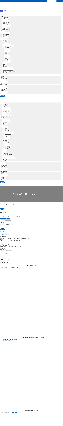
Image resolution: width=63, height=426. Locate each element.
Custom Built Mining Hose (5, 29)
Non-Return (5, 35)
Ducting (2, 30)
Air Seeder (5, 106)
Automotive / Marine (6, 24)
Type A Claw (7, 55)
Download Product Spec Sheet (5, 218)
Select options (15, 339)
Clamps (4, 131)
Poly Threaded (5, 66)
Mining (4, 28)
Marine (2, 90)
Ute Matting (5, 72)
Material (2, 222)
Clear (12, 224)
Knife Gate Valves (6, 34)
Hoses (2, 16)
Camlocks (5, 40)
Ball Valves (5, 36)
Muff (6, 58)
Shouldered (7, 61)
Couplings (5, 53)
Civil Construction (4, 82)
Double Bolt (7, 49)
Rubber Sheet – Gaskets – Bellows (9, 71)
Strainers (4, 124)
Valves (2, 118)
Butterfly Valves (6, 33)
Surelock (6, 143)
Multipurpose (5, 17)
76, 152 (6, 262)
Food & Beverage (6, 21)
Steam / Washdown (6, 22)
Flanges (4, 149)
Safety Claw (7, 137)
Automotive (3, 83)
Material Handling (6, 112)
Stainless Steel (7, 43)
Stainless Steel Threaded (7, 67)
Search (2, 208)
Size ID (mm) (2, 220)
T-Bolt (6, 48)
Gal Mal (4, 65)
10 (5, 256)
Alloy (6, 41)
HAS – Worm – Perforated (9, 46)
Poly (6, 42)
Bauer (6, 54)
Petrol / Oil (5, 23)
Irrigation (3, 79)
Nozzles (4, 73)
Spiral (6, 52)
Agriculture (3, 77)
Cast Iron (8, 60)
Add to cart (2, 229)
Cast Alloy (8, 59)
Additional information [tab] (6, 234)
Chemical (4, 27)
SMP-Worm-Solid (8, 47)
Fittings (2, 125)
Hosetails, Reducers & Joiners (8, 70)
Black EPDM (7, 259)
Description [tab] (4, 233)
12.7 (7, 256)
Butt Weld (5, 155)
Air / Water (5, 18)
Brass (4, 64)
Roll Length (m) (2, 224)
